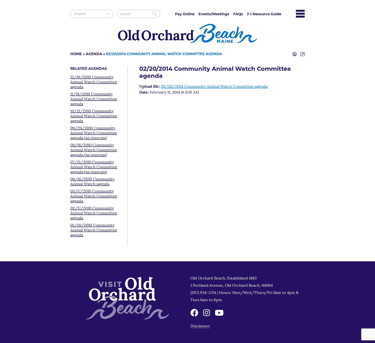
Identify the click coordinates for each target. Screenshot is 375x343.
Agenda (94, 54)
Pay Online (185, 14)
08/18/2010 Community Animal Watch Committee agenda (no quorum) (93, 150)
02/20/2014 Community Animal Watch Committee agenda (214, 87)
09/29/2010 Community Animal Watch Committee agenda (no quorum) (93, 133)
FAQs (238, 14)
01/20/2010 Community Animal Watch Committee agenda (93, 230)
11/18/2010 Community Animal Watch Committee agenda (93, 99)
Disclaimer (200, 326)
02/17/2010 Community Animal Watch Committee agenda (93, 213)
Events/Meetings (213, 14)
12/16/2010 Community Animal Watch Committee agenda (93, 82)
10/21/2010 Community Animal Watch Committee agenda (93, 116)
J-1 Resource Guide (264, 14)
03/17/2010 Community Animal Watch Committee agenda (93, 196)
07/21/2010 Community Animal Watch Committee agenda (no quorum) (93, 167)
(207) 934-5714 (203, 293)
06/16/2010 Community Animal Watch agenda (92, 181)
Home (76, 54)
